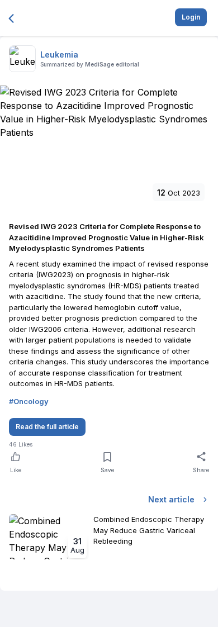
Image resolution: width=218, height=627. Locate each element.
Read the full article (47, 426)
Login (191, 17)
